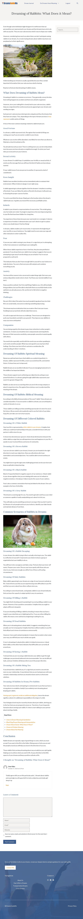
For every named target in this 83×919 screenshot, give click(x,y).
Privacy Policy (72, 906)
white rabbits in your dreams (32, 427)
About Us (20, 880)
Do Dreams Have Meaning (48, 3)
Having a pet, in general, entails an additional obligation (20, 695)
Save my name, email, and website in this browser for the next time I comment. (26, 835)
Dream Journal (29, 3)
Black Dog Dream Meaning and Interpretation (20, 722)
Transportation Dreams (20, 886)
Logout (68, 3)
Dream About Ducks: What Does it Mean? (19, 725)
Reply (7, 785)
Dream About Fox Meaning (14, 729)
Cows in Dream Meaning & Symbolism (18, 720)
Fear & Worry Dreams (20, 883)
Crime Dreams (20, 888)
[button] (77, 3)
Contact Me (10, 868)
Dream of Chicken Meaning (14, 727)
